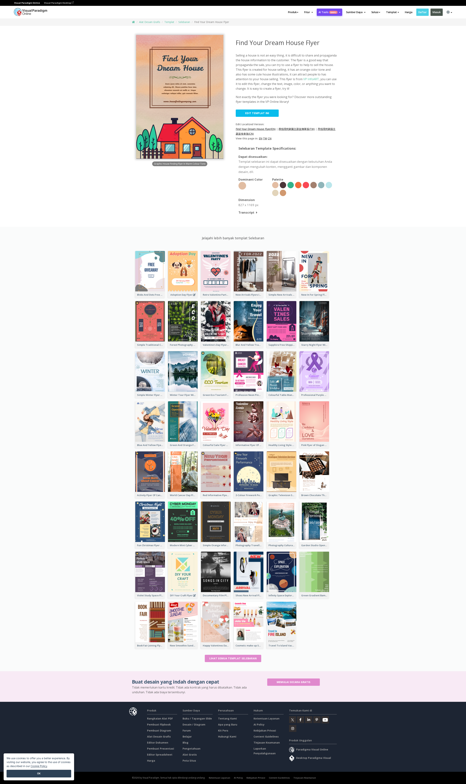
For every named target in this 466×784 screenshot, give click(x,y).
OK (39, 773)
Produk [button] (292, 12)
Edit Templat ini (257, 113)
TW (265, 138)
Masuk (437, 12)
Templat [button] (391, 12)
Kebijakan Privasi (265, 730)
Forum (187, 730)
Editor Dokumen (157, 742)
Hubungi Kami (227, 736)
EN (260, 138)
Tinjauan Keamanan (267, 742)
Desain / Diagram (194, 724)
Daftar (422, 12)
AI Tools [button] (327, 12)
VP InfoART (311, 79)
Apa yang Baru (227, 724)
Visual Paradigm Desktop (58, 2)
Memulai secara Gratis (293, 682)
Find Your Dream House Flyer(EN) (256, 129)
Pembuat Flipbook (159, 724)
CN (269, 138)
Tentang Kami (227, 718)
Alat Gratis (190, 754)
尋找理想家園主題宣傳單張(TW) (297, 129)
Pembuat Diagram (159, 730)
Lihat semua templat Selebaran (233, 658)
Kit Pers (223, 730)
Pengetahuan (191, 748)
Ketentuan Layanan (266, 718)
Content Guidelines (266, 736)
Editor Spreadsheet (159, 754)
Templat (169, 22)
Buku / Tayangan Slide (197, 718)
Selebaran (184, 22)
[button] (308, 12)
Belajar (187, 736)
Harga (408, 12)
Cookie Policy (39, 766)
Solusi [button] (374, 12)
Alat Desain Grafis (149, 22)
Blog (185, 742)
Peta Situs (189, 760)
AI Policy (259, 724)
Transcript (246, 212)
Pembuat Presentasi (160, 748)
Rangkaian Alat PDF (160, 718)
